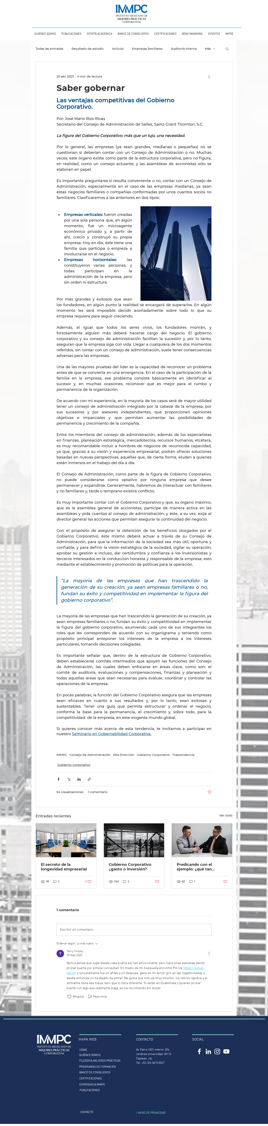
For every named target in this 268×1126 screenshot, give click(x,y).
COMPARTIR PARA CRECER (43, 4)
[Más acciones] (208, 76)
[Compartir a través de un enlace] (89, 779)
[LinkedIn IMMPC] (208, 1051)
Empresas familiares (147, 49)
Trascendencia (183, 755)
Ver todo (225, 815)
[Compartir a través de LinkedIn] (79, 779)
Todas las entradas (49, 49)
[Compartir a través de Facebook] (59, 779)
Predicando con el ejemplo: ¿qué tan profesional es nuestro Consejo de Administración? (198, 866)
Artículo (118, 49)
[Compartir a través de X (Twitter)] (69, 779)
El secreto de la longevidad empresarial (64, 866)
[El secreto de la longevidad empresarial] (66, 840)
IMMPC (62, 755)
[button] (71, 32)
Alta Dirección (123, 755)
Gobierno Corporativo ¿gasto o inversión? (130, 866)
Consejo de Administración (90, 755)
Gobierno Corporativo (153, 755)
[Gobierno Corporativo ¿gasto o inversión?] (134, 840)
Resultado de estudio (88, 49)
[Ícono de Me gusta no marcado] (69, 996)
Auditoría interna (184, 49)
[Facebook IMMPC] (199, 1051)
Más (208, 49)
